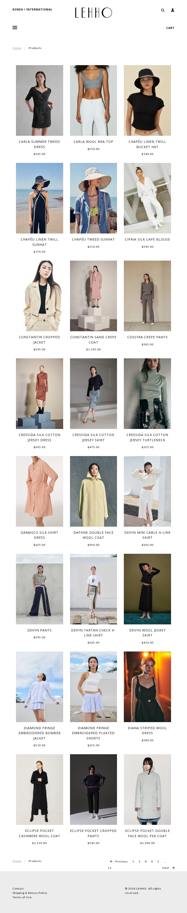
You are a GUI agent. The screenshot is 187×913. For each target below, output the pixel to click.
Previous (121, 861)
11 (110, 867)
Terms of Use (22, 897)
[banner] (93, 12)
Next (166, 867)
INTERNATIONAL (39, 9)
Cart (170, 28)
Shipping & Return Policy (30, 893)
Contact (18, 888)
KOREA (18, 9)
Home (17, 48)
